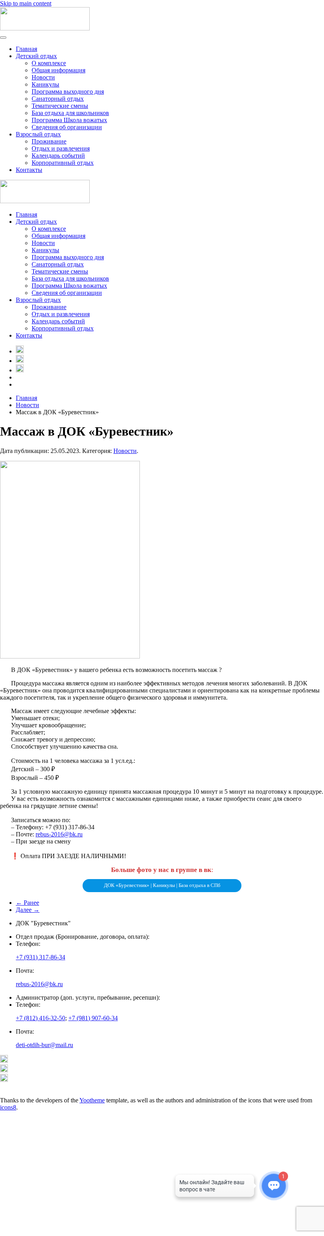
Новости (43, 77)
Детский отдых (36, 56)
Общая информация (58, 70)
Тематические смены (60, 105)
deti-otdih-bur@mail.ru (44, 1045)
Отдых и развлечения (61, 148)
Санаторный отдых (58, 98)
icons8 (8, 1107)
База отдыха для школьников (70, 112)
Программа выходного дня (68, 91)
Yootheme (92, 1100)
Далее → (28, 909)
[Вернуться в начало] (45, 28)
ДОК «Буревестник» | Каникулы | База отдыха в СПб (162, 885)
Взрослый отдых (38, 134)
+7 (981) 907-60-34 (93, 1018)
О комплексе (49, 63)
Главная (26, 48)
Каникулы (45, 84)
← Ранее (27, 902)
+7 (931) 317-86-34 (40, 957)
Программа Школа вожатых (69, 120)
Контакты (29, 169)
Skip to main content (25, 3)
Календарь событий (58, 155)
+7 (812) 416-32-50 (40, 1018)
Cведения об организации (67, 127)
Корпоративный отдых (63, 162)
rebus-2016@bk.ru (59, 834)
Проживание (49, 141)
